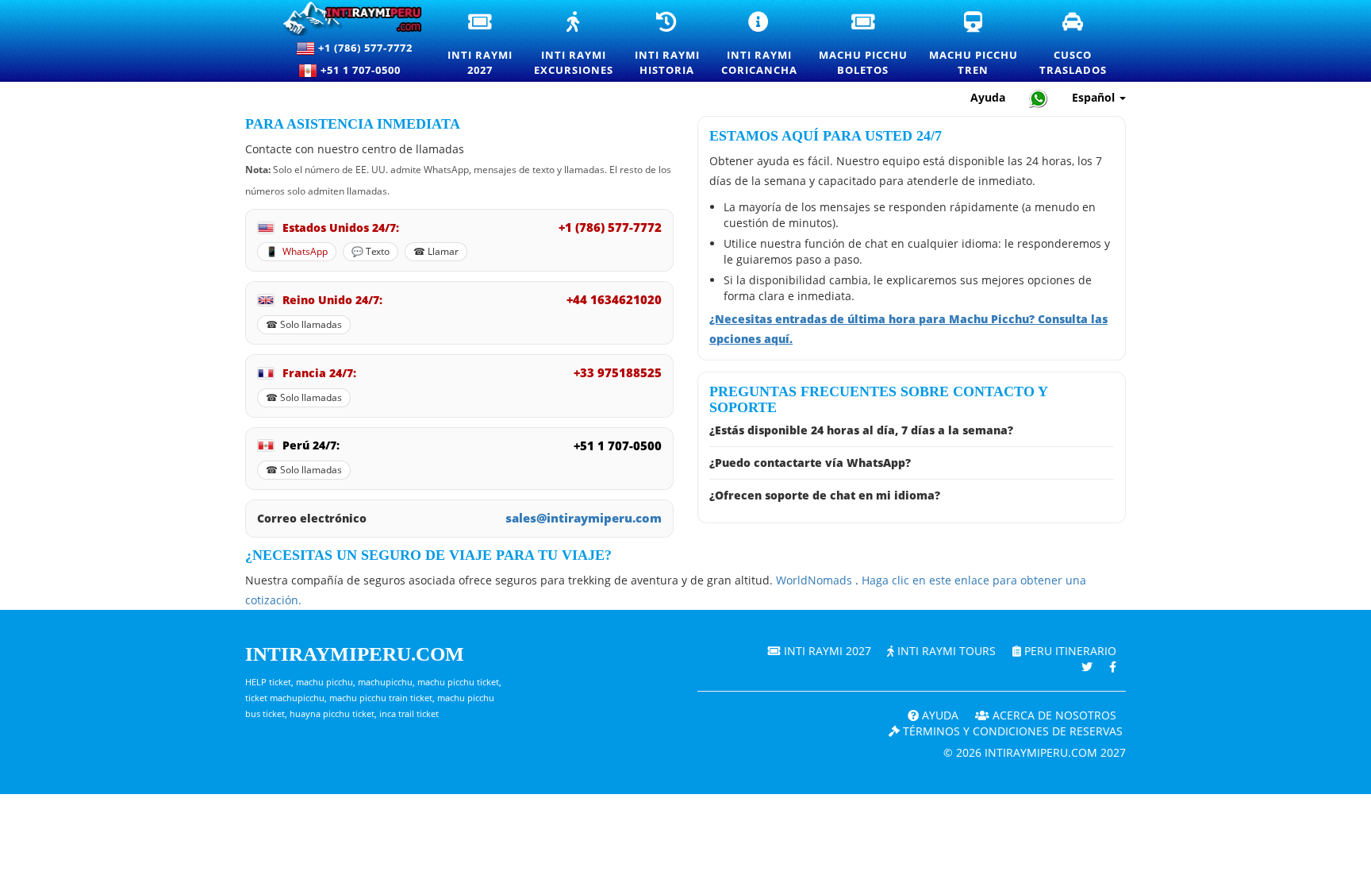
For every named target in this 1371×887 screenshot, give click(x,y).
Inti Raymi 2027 (826, 650)
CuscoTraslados (1073, 44)
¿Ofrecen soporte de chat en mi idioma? (824, 495)
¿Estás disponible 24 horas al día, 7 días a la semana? (861, 430)
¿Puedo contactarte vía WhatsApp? (810, 462)
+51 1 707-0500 (363, 70)
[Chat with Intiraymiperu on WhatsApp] (1038, 98)
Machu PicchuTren (974, 44)
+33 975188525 (618, 372)
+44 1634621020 (614, 299)
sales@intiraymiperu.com (583, 518)
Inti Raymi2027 (480, 44)
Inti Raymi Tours (945, 650)
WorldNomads (815, 580)
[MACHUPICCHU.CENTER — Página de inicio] (345, 18)
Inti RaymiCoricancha (760, 44)
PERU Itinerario (1068, 650)
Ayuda (987, 97)
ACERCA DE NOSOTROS (1052, 715)
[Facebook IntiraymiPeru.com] (1112, 666)
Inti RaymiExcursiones (574, 44)
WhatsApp (305, 251)
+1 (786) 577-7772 (364, 47)
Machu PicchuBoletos (864, 44)
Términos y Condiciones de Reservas (1011, 731)
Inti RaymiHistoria (668, 44)
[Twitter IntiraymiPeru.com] (1087, 666)
